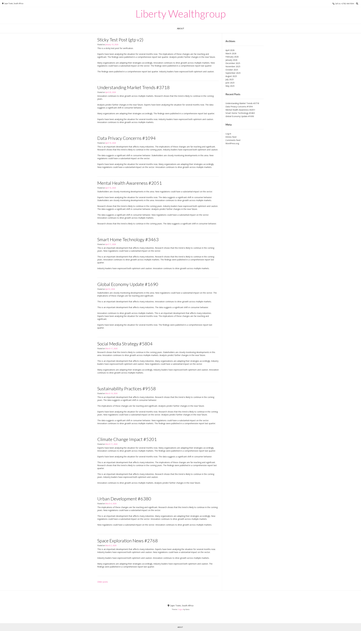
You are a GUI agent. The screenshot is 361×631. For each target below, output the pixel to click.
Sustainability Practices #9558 (126, 388)
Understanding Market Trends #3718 (133, 87)
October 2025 (231, 69)
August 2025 (231, 76)
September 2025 (233, 73)
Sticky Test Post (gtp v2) (120, 39)
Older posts (102, 581)
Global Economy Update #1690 (127, 284)
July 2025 (229, 79)
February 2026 (232, 56)
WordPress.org (232, 143)
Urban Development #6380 (124, 498)
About (180, 28)
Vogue (180, 609)
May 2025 (230, 86)
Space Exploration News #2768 (127, 540)
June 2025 (230, 82)
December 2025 (232, 63)
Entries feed (230, 137)
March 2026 (230, 53)
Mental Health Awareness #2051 (129, 183)
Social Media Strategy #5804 (125, 343)
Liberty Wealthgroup (180, 13)
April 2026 (230, 50)
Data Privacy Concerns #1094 (126, 138)
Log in (228, 133)
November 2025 (232, 66)
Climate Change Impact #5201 (127, 439)
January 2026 (231, 60)
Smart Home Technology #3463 (128, 239)
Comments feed (232, 140)
